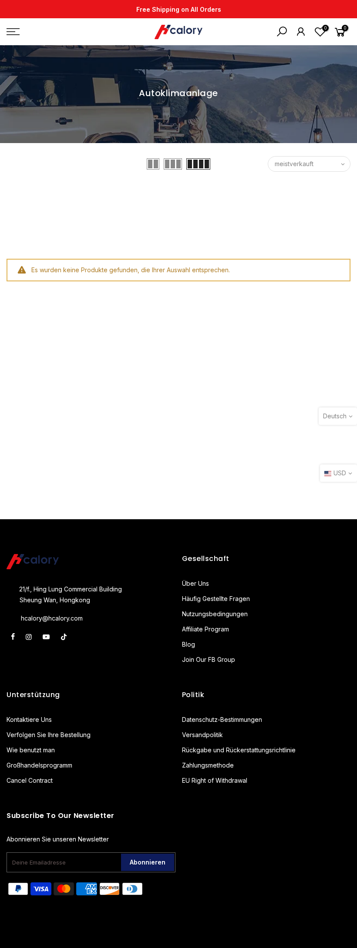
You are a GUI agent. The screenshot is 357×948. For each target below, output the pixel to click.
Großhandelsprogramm (39, 765)
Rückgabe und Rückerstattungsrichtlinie (239, 750)
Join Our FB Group (208, 659)
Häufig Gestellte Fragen (216, 598)
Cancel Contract (30, 780)
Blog (188, 644)
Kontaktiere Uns (29, 719)
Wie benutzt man (31, 750)
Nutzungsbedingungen (215, 614)
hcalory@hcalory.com (52, 618)
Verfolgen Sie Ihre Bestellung (49, 734)
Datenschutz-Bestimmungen (222, 719)
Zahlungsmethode (208, 765)
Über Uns (195, 583)
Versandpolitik (202, 734)
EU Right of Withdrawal (214, 780)
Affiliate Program (205, 629)
